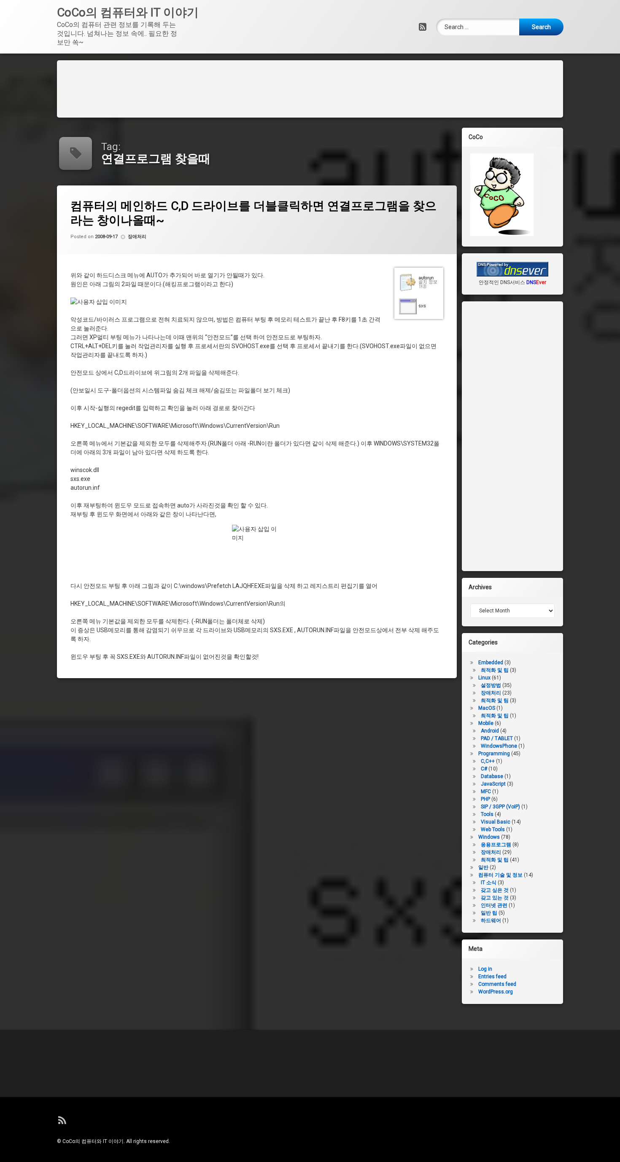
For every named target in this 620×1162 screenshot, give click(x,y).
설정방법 (491, 685)
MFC (486, 791)
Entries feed (492, 977)
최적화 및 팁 (495, 670)
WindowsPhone (499, 746)
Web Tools (493, 829)
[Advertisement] (310, 88)
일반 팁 (489, 913)
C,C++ (488, 761)
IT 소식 (488, 883)
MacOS (486, 708)
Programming (494, 754)
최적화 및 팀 (495, 700)
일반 (483, 867)
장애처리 (137, 237)
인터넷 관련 (494, 905)
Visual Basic (495, 822)
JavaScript (493, 784)
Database (492, 776)
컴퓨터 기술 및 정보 (500, 875)
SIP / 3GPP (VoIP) (500, 807)
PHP (485, 799)
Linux (484, 678)
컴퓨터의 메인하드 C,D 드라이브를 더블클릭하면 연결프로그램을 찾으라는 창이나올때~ (253, 213)
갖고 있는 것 (495, 898)
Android (490, 731)
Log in (485, 969)
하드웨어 (491, 920)
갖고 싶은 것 (495, 890)
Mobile (485, 723)
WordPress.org (495, 992)
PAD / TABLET (497, 738)
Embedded (490, 663)
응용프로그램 (496, 845)
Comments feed (497, 984)
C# (484, 769)
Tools (487, 814)
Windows (489, 837)
